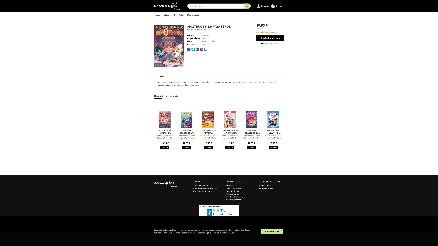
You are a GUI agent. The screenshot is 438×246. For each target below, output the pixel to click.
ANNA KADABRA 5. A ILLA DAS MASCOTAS (273, 132)
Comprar (165, 147)
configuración (228, 233)
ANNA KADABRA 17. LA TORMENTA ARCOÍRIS (229, 132)
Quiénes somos (264, 185)
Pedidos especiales (266, 188)
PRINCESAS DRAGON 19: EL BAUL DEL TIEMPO (251, 132)
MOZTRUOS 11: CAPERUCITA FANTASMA (164, 132)
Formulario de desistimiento (235, 197)
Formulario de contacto (203, 191)
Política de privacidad (233, 200)
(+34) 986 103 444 (201, 185)
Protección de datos (233, 191)
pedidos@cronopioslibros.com (206, 188)
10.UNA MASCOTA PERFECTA (208, 132)
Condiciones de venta (233, 188)
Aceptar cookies (272, 231)
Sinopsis (161, 76)
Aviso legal (230, 185)
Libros (166, 15)
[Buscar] (247, 6)
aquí (207, 233)
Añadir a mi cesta (271, 38)
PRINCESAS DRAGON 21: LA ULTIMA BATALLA (186, 132)
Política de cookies (232, 194)
